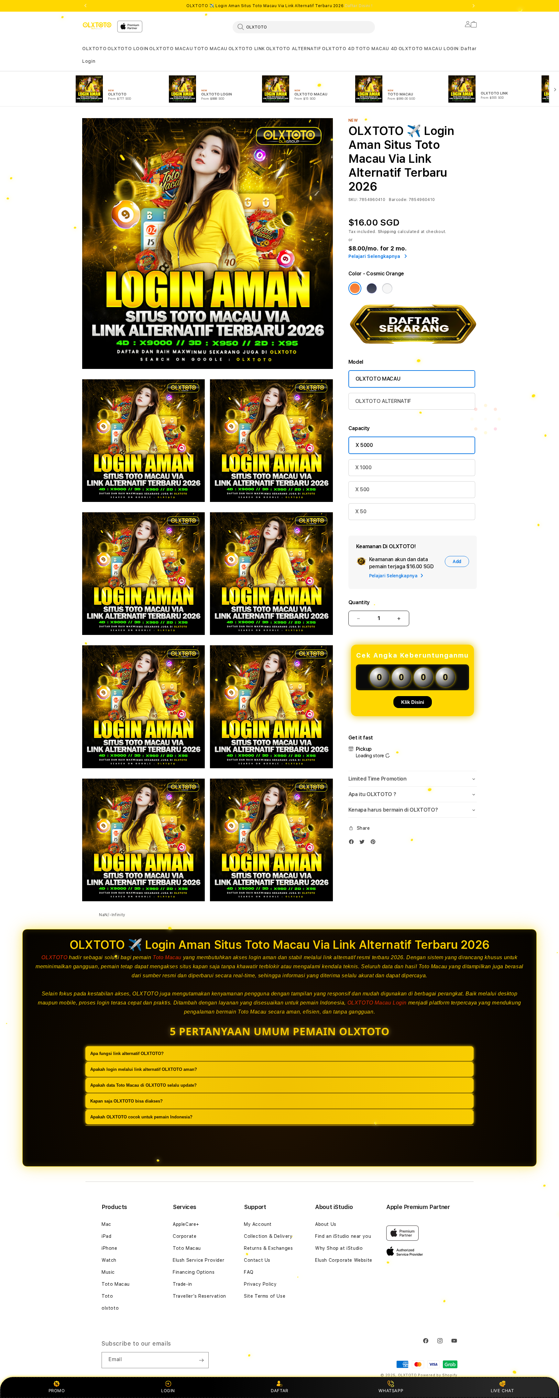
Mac (106, 1224)
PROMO (57, 1390)
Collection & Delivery (268, 1236)
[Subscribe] (201, 1360)
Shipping (387, 231)
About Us (325, 1224)
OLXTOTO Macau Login (377, 1002)
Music (108, 1272)
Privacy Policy (260, 1284)
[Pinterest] (374, 843)
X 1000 (363, 467)
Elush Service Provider (198, 1260)
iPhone (109, 1248)
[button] (94, 48)
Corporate (184, 1236)
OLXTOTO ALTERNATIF (293, 48)
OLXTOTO (94, 48)
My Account (258, 1224)
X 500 (362, 489)
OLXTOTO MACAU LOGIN (429, 48)
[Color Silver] (387, 288)
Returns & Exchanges (268, 1248)
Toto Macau (167, 957)
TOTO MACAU (210, 48)
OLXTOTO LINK (246, 48)
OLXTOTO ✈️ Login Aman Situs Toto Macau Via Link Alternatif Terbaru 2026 (279, 6)
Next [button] (473, 6)
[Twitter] (363, 843)
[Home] (97, 26)
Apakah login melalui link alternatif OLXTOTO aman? (143, 1069)
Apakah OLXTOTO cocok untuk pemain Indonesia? (141, 1117)
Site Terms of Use (264, 1296)
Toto (107, 1296)
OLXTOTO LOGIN (127, 48)
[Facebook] (352, 843)
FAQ (249, 1272)
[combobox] (304, 27)
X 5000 (364, 445)
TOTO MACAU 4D (377, 48)
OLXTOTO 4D (338, 48)
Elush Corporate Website (343, 1260)
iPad (106, 1236)
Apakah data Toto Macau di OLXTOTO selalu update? (143, 1085)
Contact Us (257, 1260)
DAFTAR (279, 1390)
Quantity (359, 602)
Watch (109, 1260)
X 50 (361, 511)
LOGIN (168, 1390)
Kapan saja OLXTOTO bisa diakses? (126, 1101)
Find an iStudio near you (343, 1236)
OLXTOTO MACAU (171, 48)
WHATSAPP (391, 1390)
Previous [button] (85, 6)
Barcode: (398, 199)
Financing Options (193, 1272)
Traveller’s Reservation (199, 1296)
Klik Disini (412, 702)
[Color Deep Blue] (372, 288)
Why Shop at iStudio (339, 1248)
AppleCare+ (186, 1224)
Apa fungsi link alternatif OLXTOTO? (127, 1053)
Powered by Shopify (437, 1375)
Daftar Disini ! (359, 6)
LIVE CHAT (502, 1390)
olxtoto (110, 1308)
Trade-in (182, 1284)
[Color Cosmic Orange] (354, 288)
